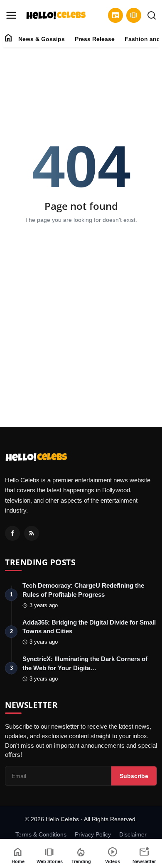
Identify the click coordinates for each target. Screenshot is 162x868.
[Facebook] (12, 533)
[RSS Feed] (31, 533)
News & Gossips (41, 39)
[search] (151, 15)
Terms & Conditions (40, 834)
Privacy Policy (93, 834)
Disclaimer (133, 834)
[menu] (11, 15)
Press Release (95, 39)
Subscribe (134, 776)
